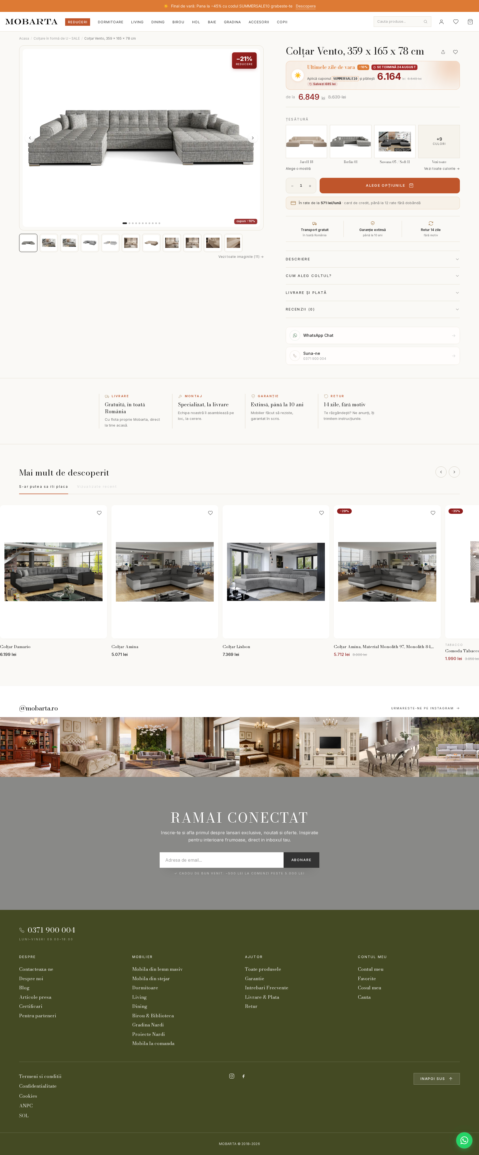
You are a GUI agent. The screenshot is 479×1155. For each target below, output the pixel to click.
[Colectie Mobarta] (329, 747)
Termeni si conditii (40, 1076)
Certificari (30, 1006)
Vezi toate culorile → (442, 168)
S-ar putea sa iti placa (43, 486)
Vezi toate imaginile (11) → (241, 257)
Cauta (364, 997)
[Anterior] (441, 472)
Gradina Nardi (148, 1024)
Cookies (28, 1096)
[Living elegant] (150, 747)
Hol (196, 22)
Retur (251, 1006)
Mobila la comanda (153, 1043)
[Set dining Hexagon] (389, 747)
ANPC (26, 1105)
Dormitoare (110, 22)
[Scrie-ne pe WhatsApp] (464, 1140)
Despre (27, 957)
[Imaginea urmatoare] (253, 138)
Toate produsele (263, 969)
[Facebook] (243, 1076)
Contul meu (372, 957)
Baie (212, 22)
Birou (178, 22)
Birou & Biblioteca (153, 1015)
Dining (158, 22)
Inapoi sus (433, 1079)
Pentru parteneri (37, 1015)
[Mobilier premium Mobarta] (269, 747)
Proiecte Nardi (148, 1034)
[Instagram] (232, 1076)
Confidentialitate (38, 1086)
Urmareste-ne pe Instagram (422, 708)
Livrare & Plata (262, 997)
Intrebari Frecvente (266, 987)
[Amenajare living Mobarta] (90, 747)
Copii (282, 22)
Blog (24, 987)
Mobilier (142, 957)
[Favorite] (456, 22)
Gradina (232, 22)
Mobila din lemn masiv (157, 969)
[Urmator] (454, 472)
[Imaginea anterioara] (30, 138)
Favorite (367, 978)
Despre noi (31, 978)
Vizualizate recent (97, 486)
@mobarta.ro (38, 708)
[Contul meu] (441, 22)
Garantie (254, 978)
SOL (24, 1115)
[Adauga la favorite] (455, 52)
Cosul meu (369, 987)
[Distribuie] (443, 52)
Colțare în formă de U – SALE (57, 38)
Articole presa (35, 997)
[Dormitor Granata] (210, 747)
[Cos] (470, 22)
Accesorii (259, 22)
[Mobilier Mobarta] (30, 747)
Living (137, 22)
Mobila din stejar (151, 978)
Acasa (24, 38)
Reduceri (77, 22)
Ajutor (254, 957)
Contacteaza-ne (36, 969)
